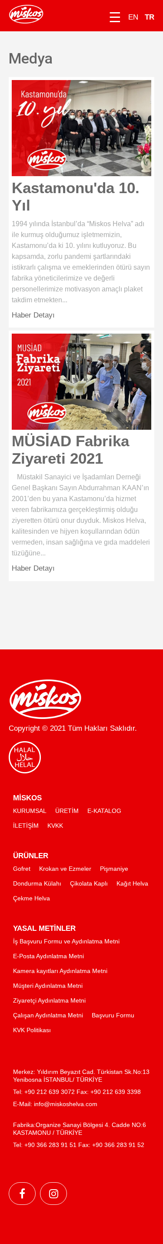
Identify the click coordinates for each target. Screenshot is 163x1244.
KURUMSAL (30, 810)
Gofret (21, 868)
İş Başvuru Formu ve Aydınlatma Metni (66, 941)
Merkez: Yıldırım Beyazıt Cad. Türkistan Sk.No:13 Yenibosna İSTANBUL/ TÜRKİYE (81, 1075)
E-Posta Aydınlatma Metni (48, 956)
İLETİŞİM (26, 825)
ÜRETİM (67, 810)
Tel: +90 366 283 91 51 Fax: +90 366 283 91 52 (78, 1144)
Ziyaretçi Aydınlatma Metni (49, 1000)
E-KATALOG (104, 810)
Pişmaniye (114, 868)
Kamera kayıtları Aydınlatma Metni (60, 970)
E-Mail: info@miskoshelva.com (55, 1103)
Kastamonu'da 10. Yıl (76, 196)
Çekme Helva (31, 898)
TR (149, 17)
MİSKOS (27, 798)
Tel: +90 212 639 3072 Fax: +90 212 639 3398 (77, 1091)
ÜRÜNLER (30, 856)
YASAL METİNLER (44, 928)
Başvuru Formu (113, 1015)
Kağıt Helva (132, 883)
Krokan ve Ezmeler (65, 868)
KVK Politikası (32, 1030)
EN (133, 17)
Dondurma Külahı (37, 883)
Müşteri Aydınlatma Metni (48, 985)
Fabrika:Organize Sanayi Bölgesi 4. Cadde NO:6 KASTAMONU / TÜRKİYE (79, 1128)
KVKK (55, 825)
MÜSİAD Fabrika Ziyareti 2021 (70, 449)
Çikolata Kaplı (89, 883)
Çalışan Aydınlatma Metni (48, 1015)
